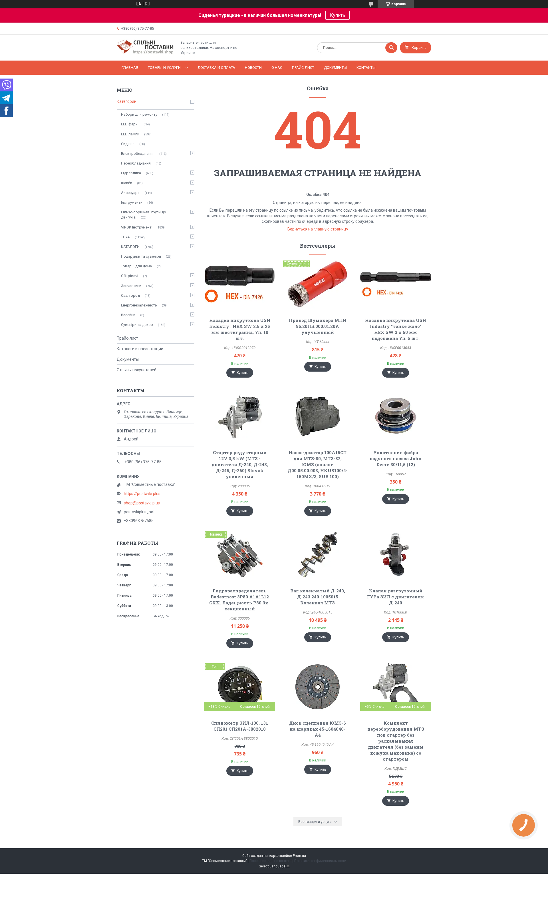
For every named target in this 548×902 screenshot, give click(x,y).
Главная (130, 67)
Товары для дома (136, 266)
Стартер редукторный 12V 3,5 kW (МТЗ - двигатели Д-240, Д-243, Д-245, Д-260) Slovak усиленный (239, 464)
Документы (335, 67)
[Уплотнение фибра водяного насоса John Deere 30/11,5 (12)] (395, 416)
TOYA (125, 237)
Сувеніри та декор (137, 324)
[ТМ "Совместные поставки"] (145, 53)
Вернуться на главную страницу (317, 229)
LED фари (129, 124)
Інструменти (131, 202)
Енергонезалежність (139, 305)
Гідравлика (131, 173)
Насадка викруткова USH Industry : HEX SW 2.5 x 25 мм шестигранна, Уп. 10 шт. (239, 329)
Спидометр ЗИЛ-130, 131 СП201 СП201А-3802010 (239, 726)
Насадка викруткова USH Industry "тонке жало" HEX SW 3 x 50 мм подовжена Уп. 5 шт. (395, 329)
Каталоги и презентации (140, 348)
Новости (253, 67)
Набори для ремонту (139, 114)
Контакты (366, 67)
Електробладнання (137, 153)
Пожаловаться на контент (270, 861)
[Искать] (391, 47)
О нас (276, 67)
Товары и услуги (164, 67)
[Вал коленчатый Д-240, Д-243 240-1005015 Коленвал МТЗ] (317, 554)
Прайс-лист (303, 67)
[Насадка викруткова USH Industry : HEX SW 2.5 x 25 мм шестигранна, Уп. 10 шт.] (239, 284)
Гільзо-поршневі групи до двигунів (143, 214)
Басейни (128, 315)
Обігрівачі (129, 276)
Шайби (126, 183)
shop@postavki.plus (142, 503)
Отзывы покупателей (136, 370)
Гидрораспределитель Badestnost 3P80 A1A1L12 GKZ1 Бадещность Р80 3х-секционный (239, 600)
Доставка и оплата (216, 67)
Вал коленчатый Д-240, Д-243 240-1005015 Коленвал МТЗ (317, 597)
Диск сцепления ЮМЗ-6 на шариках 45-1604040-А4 (317, 729)
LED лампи (130, 134)
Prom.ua (299, 856)
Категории (126, 101)
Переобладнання (136, 163)
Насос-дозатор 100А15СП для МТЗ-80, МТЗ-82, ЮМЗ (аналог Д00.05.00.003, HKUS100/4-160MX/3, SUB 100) (318, 464)
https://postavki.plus (142, 493)
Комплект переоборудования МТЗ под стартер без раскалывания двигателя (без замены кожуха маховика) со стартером (395, 741)
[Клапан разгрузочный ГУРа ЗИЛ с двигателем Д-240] (395, 554)
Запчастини (131, 286)
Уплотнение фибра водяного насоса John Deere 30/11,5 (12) (396, 458)
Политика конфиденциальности (320, 861)
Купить (337, 15)
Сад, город (130, 295)
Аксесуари (130, 193)
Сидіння (127, 144)
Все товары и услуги (315, 822)
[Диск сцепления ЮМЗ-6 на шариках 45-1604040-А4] (317, 687)
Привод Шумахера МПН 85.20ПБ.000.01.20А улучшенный (317, 326)
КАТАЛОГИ (130, 246)
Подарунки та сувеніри (141, 256)
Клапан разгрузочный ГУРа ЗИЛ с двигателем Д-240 (395, 597)
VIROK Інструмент (136, 227)
